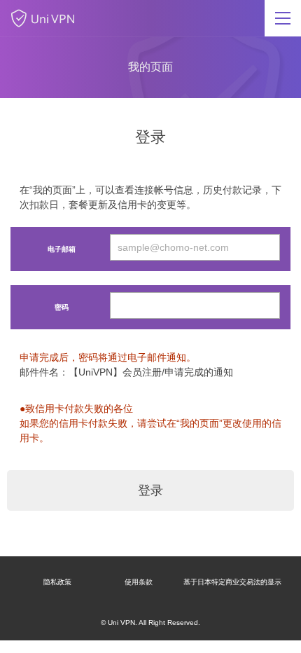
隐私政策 (57, 582)
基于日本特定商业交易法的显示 (232, 582)
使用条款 (139, 582)
